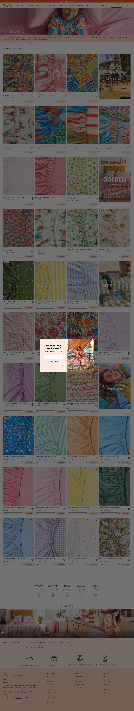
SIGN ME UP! (53, 361)
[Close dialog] (93, 340)
